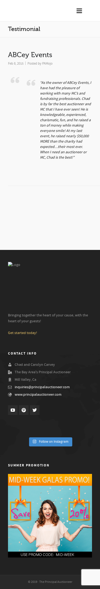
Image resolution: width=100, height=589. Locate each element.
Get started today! (22, 333)
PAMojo (47, 63)
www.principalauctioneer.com (38, 394)
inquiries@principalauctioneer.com (42, 387)
